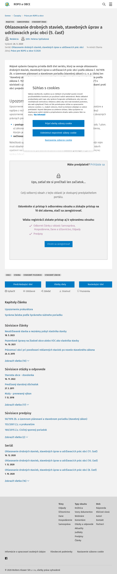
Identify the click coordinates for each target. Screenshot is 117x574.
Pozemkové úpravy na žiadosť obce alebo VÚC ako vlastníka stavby (42, 340)
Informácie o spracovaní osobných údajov (25, 551)
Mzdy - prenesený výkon (18, 393)
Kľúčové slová (103, 512)
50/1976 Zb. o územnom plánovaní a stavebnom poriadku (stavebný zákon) (46, 419)
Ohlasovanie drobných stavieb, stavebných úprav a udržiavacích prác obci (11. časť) (51, 451)
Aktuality (79, 528)
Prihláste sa (97, 164)
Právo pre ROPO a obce (34, 16)
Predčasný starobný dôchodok (21, 384)
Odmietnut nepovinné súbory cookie (58, 133)
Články (78, 540)
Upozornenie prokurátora (19, 309)
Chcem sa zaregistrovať (58, 244)
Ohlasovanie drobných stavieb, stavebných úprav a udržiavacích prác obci (48, 47)
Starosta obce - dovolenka (19, 375)
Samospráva (64, 524)
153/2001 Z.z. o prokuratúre (20, 424)
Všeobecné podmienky (61, 551)
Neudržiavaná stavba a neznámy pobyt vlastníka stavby (36, 331)
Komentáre (80, 520)
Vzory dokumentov (84, 512)
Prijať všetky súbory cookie (58, 123)
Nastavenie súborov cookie (90, 551)
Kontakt (100, 520)
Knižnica (79, 508)
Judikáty (79, 532)
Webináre (79, 516)
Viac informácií (39, 115)
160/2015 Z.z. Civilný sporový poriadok (26, 429)
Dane (61, 516)
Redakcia (14, 39)
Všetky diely (60, 284)
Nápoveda (101, 508)
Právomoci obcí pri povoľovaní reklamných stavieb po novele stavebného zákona (50, 349)
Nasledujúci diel (96, 284)
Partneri (100, 524)
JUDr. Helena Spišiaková (37, 39)
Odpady (62, 508)
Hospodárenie (65, 520)
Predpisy (79, 536)
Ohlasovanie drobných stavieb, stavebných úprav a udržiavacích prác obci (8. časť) (51, 469)
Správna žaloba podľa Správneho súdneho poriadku (33, 315)
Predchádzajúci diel (22, 284)
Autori (99, 516)
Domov (8, 16)
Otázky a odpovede (84, 524)
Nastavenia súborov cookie (58, 140)
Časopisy (17, 16)
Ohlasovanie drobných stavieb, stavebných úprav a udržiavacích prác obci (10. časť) (51, 460)
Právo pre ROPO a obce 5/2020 (26, 51)
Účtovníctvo (64, 512)
